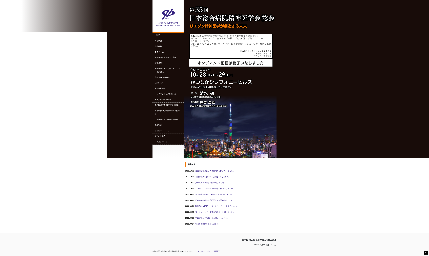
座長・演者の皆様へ (162, 77)
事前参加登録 (160, 88)
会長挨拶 (158, 46)
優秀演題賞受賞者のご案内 (165, 57)
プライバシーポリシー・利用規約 (209, 251)
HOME (157, 35)
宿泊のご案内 (160, 136)
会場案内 (158, 125)
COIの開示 (159, 83)
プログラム (159, 52)
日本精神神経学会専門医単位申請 (167, 112)
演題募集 (158, 63)
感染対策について (162, 131)
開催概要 (158, 41)
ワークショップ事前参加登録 (166, 119)
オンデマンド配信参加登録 (165, 94)
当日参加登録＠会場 (163, 100)
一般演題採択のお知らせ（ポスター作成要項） (168, 70)
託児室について (161, 142)
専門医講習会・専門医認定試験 (167, 105)
